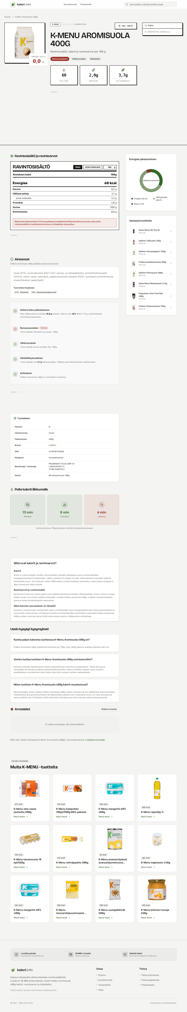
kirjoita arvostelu (96, 739)
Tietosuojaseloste (150, 980)
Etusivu (7, 17)
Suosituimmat (70, 4)
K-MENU (52, 445)
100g (77, 167)
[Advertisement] (93, 113)
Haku (100, 989)
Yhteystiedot (147, 985)
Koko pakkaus (92, 167)
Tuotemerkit (85, 4)
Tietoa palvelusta (150, 975)
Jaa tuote (127, 26)
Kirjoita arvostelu (109, 709)
